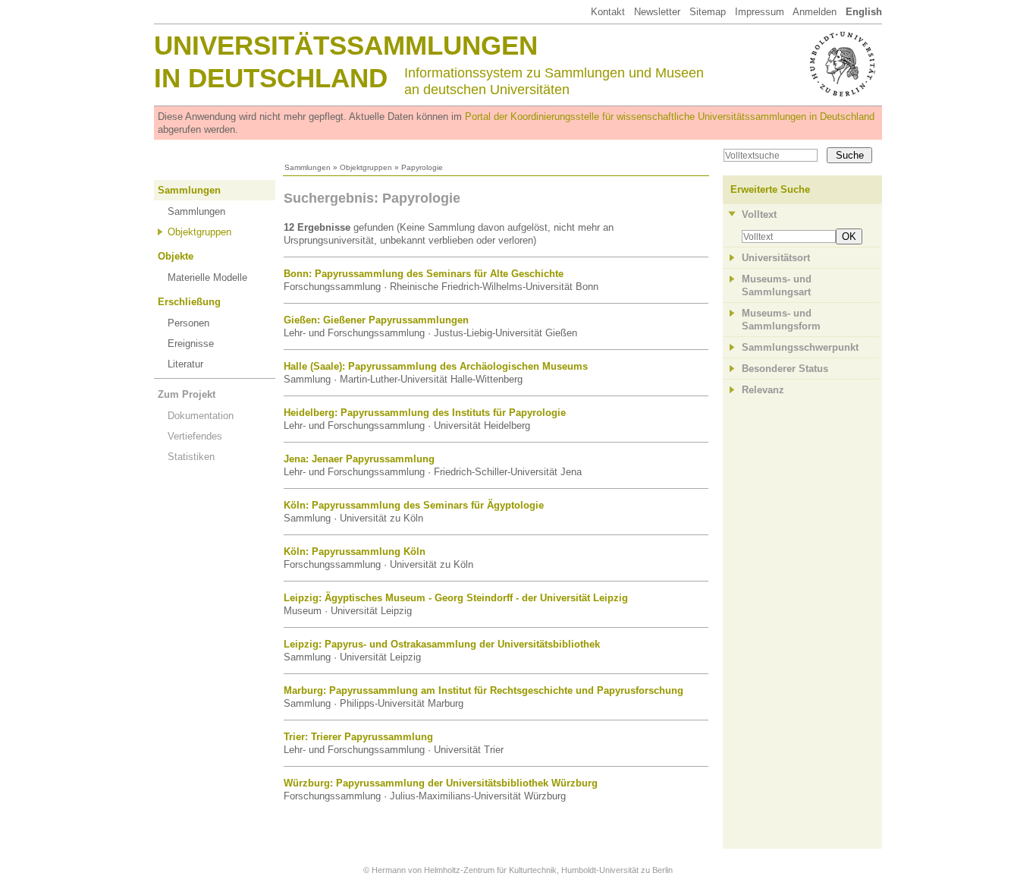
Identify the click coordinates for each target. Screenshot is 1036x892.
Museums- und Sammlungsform (781, 319)
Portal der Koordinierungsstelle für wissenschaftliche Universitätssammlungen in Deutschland (669, 116)
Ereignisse (191, 343)
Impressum (759, 11)
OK (849, 236)
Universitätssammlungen (346, 45)
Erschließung (189, 301)
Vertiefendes (195, 436)
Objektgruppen (366, 167)
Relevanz (763, 390)
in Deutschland (271, 78)
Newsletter (657, 11)
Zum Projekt (186, 394)
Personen (188, 323)
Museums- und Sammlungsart (777, 285)
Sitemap (707, 11)
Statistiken (191, 456)
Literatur (185, 364)
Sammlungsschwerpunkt (800, 347)
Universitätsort (776, 257)
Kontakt (608, 11)
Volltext (759, 214)
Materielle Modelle (207, 277)
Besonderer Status (785, 368)
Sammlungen (307, 167)
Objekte (175, 256)
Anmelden (815, 11)
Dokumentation (201, 415)
